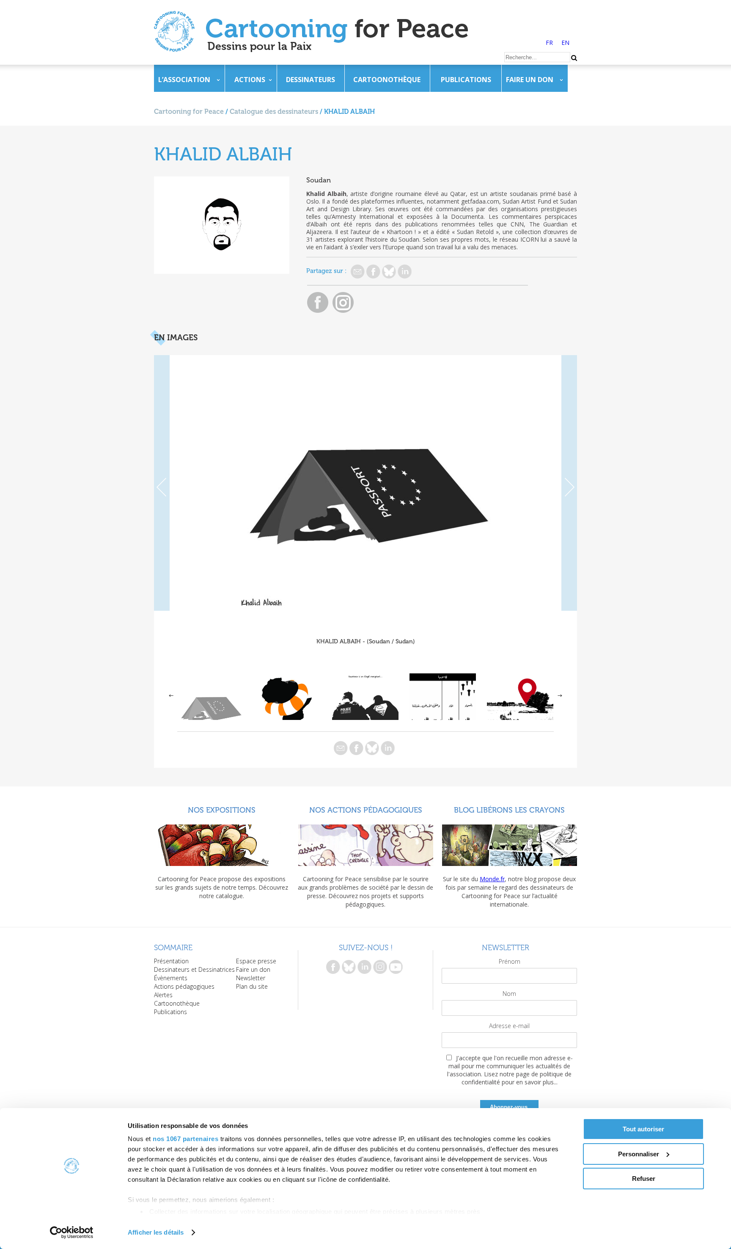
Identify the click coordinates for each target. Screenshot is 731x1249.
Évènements (170, 978)
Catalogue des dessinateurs (274, 112)
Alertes (163, 995)
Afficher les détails (156, 1232)
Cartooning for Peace (189, 112)
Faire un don (529, 79)
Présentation (171, 961)
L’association (184, 79)
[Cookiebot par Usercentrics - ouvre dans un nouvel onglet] (72, 1232)
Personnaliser (638, 1154)
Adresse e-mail (509, 1026)
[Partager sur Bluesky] (389, 271)
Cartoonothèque (386, 79)
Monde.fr (492, 879)
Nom (509, 994)
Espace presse (256, 961)
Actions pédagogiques (184, 986)
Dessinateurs (310, 79)
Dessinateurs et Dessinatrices (194, 969)
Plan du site (252, 986)
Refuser (643, 1178)
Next (569, 483)
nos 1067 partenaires (185, 1138)
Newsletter (250, 978)
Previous (162, 483)
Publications (466, 79)
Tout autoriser (643, 1129)
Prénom (509, 961)
